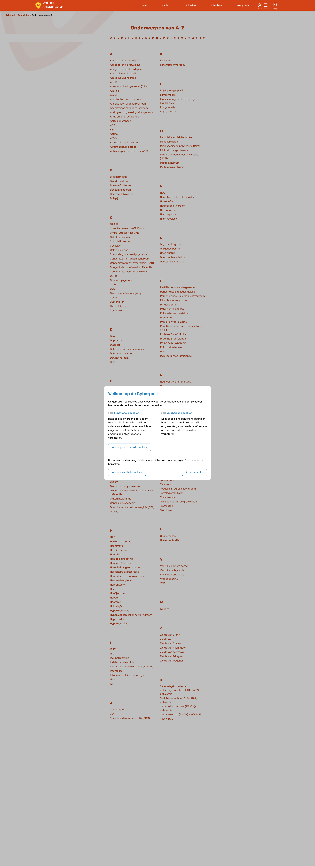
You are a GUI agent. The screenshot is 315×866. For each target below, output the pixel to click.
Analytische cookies (179, 412)
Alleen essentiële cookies (127, 472)
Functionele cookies (126, 412)
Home (144, 5)
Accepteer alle (194, 472)
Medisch (166, 5)
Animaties (191, 5)
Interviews (216, 5)
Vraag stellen (243, 5)
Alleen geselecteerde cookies (129, 447)
